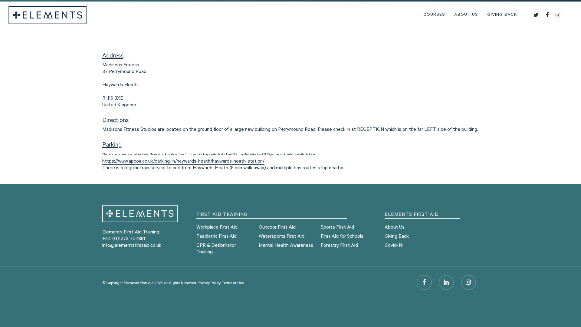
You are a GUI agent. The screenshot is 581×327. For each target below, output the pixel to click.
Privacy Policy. (209, 283)
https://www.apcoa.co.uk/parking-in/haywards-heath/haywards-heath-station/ (183, 161)
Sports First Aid (337, 227)
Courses (434, 15)
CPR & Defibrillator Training (216, 249)
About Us (466, 15)
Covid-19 (394, 246)
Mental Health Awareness (286, 246)
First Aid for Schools (342, 236)
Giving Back (502, 15)
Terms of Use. (233, 283)
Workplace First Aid (217, 227)
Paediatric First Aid (216, 236)
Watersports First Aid (281, 236)
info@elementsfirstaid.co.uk (131, 246)
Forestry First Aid (339, 246)
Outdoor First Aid (277, 227)
